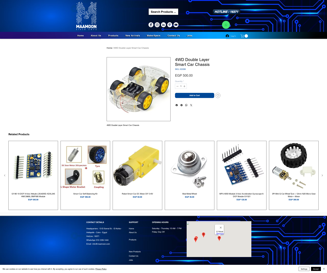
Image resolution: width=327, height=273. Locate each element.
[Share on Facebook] (176, 105)
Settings (304, 269)
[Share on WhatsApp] (186, 105)
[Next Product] (322, 175)
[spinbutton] (181, 86)
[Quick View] (33, 165)
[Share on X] (191, 105)
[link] (245, 36)
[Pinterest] (169, 24)
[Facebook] (150, 24)
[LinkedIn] (163, 24)
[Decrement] (177, 86)
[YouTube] (175, 24)
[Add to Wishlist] (217, 95)
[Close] (323, 269)
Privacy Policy (101, 269)
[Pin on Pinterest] (181, 105)
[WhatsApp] (226, 25)
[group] (163, 175)
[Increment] (184, 86)
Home (109, 48)
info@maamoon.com (101, 244)
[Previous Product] (4, 175)
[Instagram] (157, 24)
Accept (316, 269)
